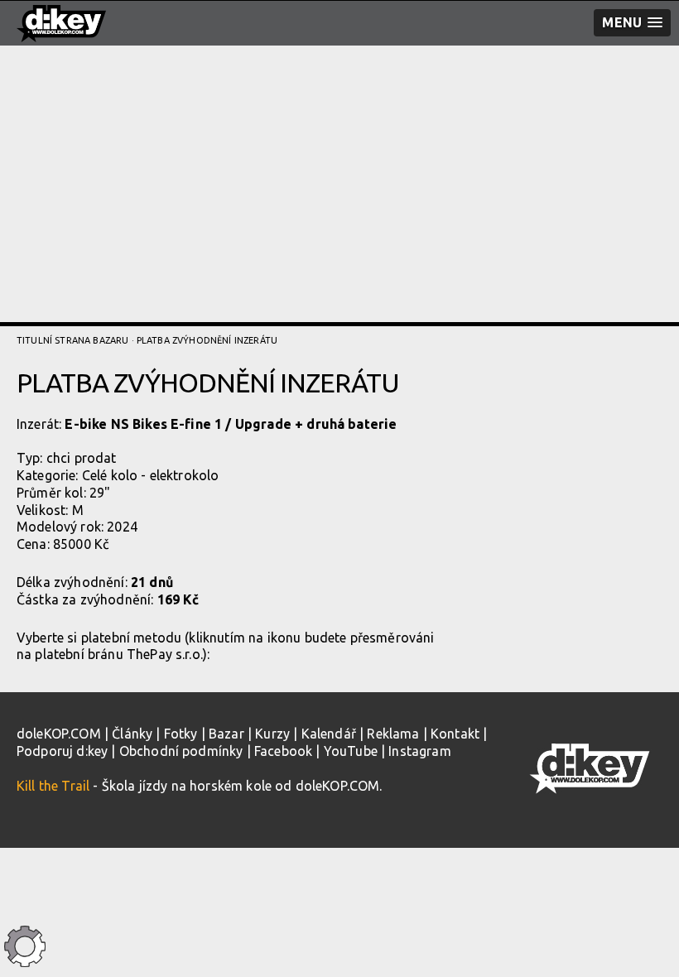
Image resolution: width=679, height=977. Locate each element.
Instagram (419, 751)
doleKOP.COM (59, 733)
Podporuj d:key (62, 751)
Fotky (181, 733)
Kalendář (328, 733)
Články (132, 733)
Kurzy (272, 733)
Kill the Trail (53, 785)
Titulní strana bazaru (72, 340)
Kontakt (455, 733)
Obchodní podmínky (181, 751)
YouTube (351, 751)
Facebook (283, 751)
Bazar (226, 733)
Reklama (393, 733)
